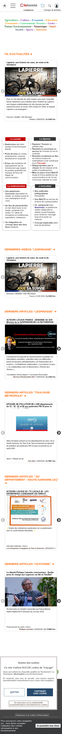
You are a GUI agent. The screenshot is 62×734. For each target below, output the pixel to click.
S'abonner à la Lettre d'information (32, 715)
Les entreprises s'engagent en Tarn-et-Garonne (25, 548)
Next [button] (59, 91)
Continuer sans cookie (40, 692)
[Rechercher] (49, 5)
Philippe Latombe (26, 629)
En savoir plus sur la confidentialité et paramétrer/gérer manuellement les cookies (28, 704)
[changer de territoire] (42, 5)
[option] (31, 90)
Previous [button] (3, 91)
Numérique (40, 26)
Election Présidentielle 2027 (24, 377)
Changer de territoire (52, 10)
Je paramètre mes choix (48, 726)
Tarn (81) (31, 461)
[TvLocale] (28, 5)
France (32, 119)
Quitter (14, 692)
